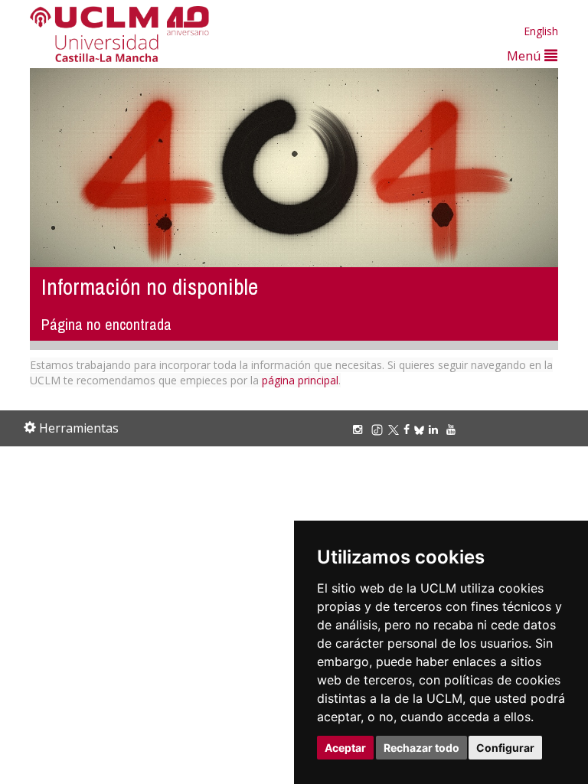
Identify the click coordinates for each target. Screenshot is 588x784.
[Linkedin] (433, 429)
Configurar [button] (505, 747)
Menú (525, 55)
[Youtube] (453, 429)
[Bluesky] (421, 429)
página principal (300, 380)
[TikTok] (379, 429)
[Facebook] (408, 429)
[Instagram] (360, 429)
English (541, 31)
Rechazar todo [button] (421, 747)
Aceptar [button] (345, 747)
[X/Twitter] (395, 429)
